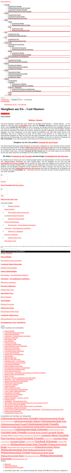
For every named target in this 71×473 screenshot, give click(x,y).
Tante (9, 94)
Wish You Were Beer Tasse (12, 359)
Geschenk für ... (5, 99)
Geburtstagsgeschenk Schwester (31, 429)
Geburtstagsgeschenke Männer (27, 421)
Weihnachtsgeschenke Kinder (13, 447)
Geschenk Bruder (55, 432)
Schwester (11, 46)
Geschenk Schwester (46, 441)
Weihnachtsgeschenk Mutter (12, 456)
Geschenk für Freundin (15, 6)
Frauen (6, 58)
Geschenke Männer (50, 435)
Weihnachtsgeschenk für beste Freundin (19, 11)
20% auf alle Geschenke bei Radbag (15, 404)
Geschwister (8, 43)
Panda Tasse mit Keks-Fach (12, 371)
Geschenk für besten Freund (16, 16)
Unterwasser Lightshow (11, 384)
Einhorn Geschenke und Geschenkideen (16, 381)
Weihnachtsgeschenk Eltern (27, 447)
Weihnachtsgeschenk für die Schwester (28, 168)
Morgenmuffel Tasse (10, 358)
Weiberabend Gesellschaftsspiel (13, 383)
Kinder (6, 70)
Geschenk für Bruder (18, 53)
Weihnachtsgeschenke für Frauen (17, 61)
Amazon (39, 120)
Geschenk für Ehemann (15, 68)
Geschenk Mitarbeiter (5, 441)
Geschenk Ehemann (18, 435)
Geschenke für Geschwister (16, 44)
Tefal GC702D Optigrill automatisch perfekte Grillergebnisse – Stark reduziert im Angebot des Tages (33, 409)
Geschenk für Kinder (14, 72)
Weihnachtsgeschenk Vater (20, 459)
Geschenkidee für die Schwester (56, 156)
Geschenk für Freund (14, 15)
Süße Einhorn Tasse (10, 241)
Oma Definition (9, 341)
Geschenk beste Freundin (14, 432)
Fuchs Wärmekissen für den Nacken (15, 363)
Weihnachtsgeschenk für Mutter (21, 25)
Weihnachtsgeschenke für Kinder (17, 74)
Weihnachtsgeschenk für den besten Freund (39, 147)
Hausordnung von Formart (12, 393)
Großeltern (11, 82)
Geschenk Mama (60, 438)
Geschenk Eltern (37, 435)
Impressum (7, 464)
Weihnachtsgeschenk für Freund (17, 18)
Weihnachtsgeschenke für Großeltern (22, 85)
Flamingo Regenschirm (11, 396)
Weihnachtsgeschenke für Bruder (21, 54)
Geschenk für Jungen (14, 77)
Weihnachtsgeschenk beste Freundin (29, 444)
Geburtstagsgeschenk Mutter (56, 427)
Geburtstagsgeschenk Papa (7, 429)
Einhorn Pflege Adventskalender (13, 354)
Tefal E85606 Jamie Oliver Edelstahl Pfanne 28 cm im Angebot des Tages (26, 403)
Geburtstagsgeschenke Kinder (7, 421)
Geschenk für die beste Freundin (17, 9)
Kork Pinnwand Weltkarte (12, 364)
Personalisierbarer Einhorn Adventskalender (17, 368)
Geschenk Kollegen (48, 438)
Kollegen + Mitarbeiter (14, 87)
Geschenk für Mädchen (15, 75)
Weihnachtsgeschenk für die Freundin (19, 8)
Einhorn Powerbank (10, 342)
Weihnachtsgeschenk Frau (14, 449)
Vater (9, 27)
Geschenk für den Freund (48, 142)
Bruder (10, 51)
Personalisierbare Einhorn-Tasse (13, 413)
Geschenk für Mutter (18, 23)
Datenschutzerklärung (10, 466)
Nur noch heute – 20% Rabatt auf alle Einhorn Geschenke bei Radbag (24, 373)
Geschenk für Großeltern (19, 84)
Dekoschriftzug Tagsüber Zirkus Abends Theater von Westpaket (23, 406)
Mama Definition (9, 209)
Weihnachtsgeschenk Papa (32, 456)
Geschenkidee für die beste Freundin (12, 163)
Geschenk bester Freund (37, 432)
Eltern (6, 20)
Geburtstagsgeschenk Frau (53, 421)
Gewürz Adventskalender (11, 352)
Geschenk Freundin (33, 438)
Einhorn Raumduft (9, 386)
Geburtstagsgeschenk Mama (11, 427)
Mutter (10, 22)
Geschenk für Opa (13, 39)
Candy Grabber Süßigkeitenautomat (14, 391)
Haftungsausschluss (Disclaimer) (13, 467)
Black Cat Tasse (9, 376)
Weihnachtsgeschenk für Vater (20, 30)
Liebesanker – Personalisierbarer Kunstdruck (17, 228)
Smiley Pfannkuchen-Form (12, 388)
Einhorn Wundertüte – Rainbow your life (16, 398)
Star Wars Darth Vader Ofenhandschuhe (16, 389)
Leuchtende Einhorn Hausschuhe (14, 215)
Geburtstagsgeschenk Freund (14, 424)
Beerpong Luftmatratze (11, 234)
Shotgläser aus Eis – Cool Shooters (14, 361)
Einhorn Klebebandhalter (11, 222)
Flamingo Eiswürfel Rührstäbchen (14, 374)
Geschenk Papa (29, 441)
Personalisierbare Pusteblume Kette (14, 369)
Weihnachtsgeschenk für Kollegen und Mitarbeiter (26, 91)
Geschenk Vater (5, 445)
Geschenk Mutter (17, 441)
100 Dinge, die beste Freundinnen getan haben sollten (20, 378)
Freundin (7, 4)
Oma (5, 32)
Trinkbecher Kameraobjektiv (12, 411)
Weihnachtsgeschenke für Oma (17, 35)
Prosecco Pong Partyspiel (11, 347)
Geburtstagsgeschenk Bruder (51, 418)
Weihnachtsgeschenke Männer (47, 447)
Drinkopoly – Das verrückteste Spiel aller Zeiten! (18, 379)
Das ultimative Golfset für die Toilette (15, 408)
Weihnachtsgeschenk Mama (42, 453)
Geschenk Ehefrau (7, 435)
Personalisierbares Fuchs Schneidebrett (15, 346)
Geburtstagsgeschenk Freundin (43, 424)
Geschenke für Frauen (14, 60)
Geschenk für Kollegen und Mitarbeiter (23, 89)
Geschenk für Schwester (19, 48)
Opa (5, 37)
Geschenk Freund (14, 438)
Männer (6, 63)
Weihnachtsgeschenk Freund (40, 450)
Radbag (32, 120)
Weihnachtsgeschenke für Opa (17, 41)
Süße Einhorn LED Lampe (12, 349)
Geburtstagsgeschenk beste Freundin (19, 418)
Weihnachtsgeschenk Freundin (15, 452)
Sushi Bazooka (8, 356)
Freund (6, 13)
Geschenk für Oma (13, 34)
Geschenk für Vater (17, 28)
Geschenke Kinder (28, 435)
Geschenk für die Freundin (22, 156)
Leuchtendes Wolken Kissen (12, 344)
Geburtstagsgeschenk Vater (56, 429)
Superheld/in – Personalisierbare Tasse (15, 401)
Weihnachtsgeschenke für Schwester (22, 49)
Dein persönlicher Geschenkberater (18, 56)
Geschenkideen (12, 80)
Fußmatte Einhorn (9, 399)
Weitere (6, 79)
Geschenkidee (23, 125)
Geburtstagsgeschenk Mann (33, 427)
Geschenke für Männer (15, 65)
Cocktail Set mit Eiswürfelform (13, 394)
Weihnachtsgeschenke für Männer (18, 67)
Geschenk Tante (62, 441)
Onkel (10, 93)
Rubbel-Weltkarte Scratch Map (13, 366)
